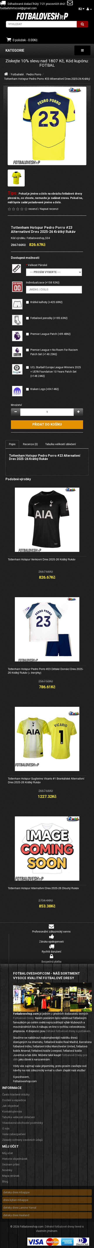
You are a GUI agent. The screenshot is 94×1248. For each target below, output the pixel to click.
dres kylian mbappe (15, 1200)
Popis (12, 444)
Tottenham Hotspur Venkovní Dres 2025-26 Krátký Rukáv (41, 559)
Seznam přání (10, 1164)
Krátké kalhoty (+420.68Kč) (46, 302)
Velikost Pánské (37, 265)
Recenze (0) (30, 444)
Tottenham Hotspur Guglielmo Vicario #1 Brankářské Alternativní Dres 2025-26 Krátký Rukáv (46, 780)
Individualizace (35, 282)
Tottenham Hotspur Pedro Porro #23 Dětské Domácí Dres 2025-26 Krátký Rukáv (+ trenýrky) (46, 670)
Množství (16, 405)
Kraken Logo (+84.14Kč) (44, 389)
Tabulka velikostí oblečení (60, 444)
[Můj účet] (89, 9)
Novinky (7, 1170)
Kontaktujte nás (12, 1111)
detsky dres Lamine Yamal (19, 1207)
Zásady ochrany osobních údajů (22, 1139)
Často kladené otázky (16, 1094)
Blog (5, 1181)
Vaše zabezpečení (14, 1134)
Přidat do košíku (47, 424)
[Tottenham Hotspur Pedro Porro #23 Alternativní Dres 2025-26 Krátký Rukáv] (47, 126)
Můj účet (7, 1153)
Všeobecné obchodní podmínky (22, 1122)
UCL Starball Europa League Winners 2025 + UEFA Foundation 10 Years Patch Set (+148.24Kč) (55, 372)
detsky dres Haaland (16, 1215)
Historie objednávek (15, 1158)
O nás (5, 1128)
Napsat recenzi (49, 208)
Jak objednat (10, 1105)
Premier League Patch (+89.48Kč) (50, 334)
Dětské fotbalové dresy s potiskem (68, 1031)
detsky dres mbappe (16, 1192)
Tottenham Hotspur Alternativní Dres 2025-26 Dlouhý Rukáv (43, 888)
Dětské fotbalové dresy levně (63, 1226)
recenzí (33, 208)
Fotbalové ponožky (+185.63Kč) (49, 318)
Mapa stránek (10, 1175)
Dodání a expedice (14, 1100)
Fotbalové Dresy (23, 1018)
